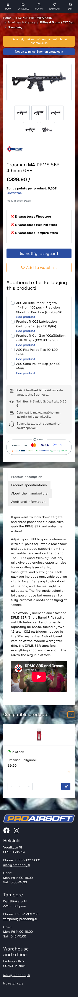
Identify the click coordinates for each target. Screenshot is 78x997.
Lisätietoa (14, 193)
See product (25, 317)
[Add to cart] (65, 786)
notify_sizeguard (42, 253)
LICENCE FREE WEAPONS (34, 18)
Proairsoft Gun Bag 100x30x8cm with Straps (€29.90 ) (40, 338)
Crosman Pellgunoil (22, 760)
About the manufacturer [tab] (30, 493)
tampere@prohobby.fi (20, 919)
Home (7, 18)
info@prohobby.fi (16, 865)
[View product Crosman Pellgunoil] (39, 734)
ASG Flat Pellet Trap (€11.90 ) (37, 352)
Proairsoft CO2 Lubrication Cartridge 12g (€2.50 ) (36, 324)
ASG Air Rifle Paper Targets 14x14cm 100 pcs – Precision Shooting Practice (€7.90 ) (39, 307)
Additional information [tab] (28, 502)
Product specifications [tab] (29, 485)
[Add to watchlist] (69, 773)
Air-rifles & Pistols (21, 22)
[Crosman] (14, 149)
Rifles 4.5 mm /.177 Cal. (57, 22)
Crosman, (15, 27)
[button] (63, 714)
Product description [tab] (26, 477)
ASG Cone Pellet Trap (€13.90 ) (38, 366)
